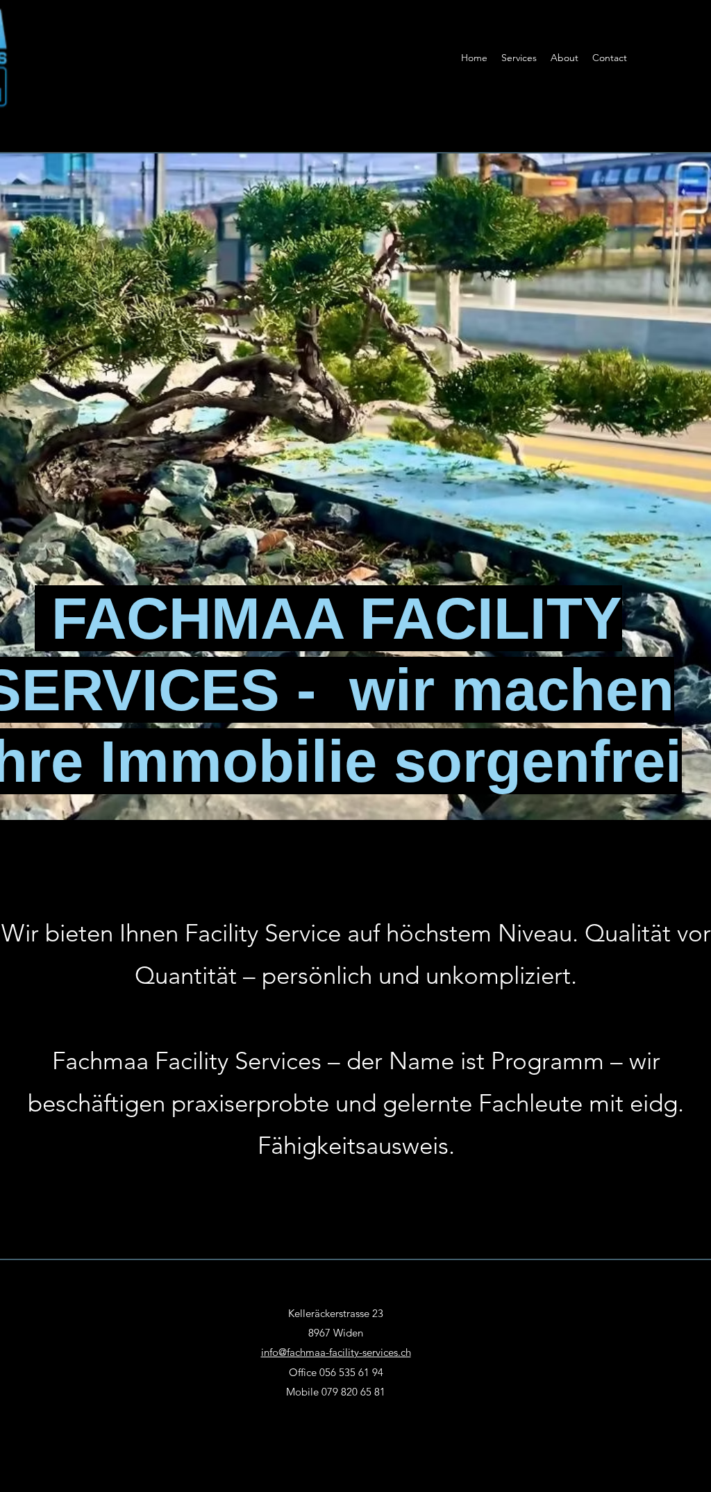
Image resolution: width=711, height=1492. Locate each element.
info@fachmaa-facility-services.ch (336, 1352)
